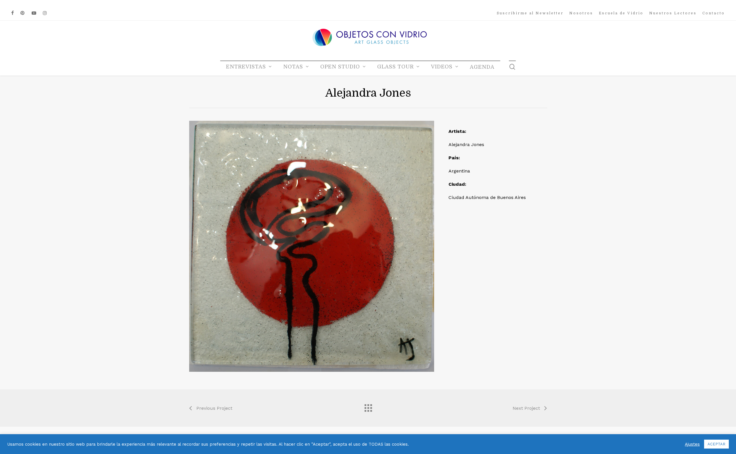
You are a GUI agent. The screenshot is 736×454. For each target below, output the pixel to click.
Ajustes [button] (692, 444)
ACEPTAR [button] (716, 444)
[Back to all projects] (368, 406)
